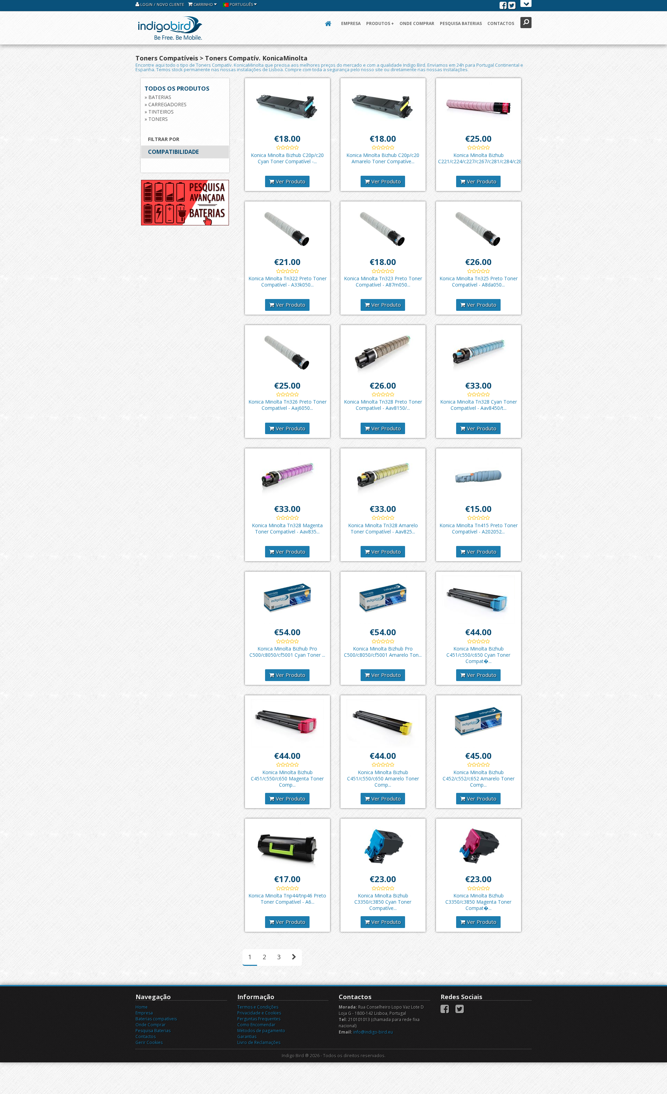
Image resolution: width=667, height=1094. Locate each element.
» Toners (156, 119)
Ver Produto (290, 181)
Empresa (351, 23)
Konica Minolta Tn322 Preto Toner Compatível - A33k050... (287, 281)
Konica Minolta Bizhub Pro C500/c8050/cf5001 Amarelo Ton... (383, 651)
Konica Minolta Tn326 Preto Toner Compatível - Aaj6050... (287, 404)
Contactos (500, 23)
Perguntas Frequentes (258, 1019)
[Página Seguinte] (294, 957)
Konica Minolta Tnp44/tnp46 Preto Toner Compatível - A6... (287, 898)
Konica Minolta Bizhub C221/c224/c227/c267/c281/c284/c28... (481, 158)
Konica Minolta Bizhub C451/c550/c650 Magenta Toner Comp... (287, 778)
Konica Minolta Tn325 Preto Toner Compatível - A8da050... (478, 281)
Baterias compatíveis (156, 1019)
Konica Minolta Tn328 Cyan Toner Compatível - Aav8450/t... (478, 404)
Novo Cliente (170, 4)
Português (241, 4)
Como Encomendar (256, 1025)
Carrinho (203, 4)
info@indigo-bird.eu (373, 1032)
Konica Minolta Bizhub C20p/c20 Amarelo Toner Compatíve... (382, 158)
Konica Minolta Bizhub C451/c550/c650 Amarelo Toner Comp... (383, 778)
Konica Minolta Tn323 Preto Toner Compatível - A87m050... (383, 281)
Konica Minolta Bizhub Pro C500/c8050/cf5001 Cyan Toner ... (287, 651)
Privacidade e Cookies (259, 1013)
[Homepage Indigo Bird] (170, 28)
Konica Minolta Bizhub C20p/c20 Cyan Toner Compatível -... (287, 158)
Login (146, 4)
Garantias (246, 1036)
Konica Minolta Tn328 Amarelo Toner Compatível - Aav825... (383, 528)
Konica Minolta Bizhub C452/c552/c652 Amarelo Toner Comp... (478, 778)
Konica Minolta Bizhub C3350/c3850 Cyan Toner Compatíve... (382, 901)
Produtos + (380, 23)
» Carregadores (166, 104)
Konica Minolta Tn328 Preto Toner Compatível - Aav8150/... (383, 404)
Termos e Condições (257, 1007)
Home (141, 1007)
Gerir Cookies (149, 1042)
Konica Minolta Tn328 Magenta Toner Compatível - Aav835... (287, 528)
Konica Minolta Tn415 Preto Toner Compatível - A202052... (478, 528)
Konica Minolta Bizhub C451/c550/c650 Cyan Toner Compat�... (478, 654)
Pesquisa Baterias (461, 23)
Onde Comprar (417, 23)
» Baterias (158, 97)
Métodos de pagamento (261, 1031)
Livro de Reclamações (258, 1042)
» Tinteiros (159, 111)
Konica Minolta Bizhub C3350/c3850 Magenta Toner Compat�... (478, 901)
